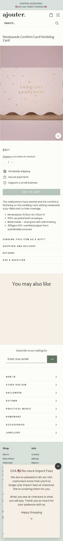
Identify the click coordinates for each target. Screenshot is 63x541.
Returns (35, 463)
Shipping (7, 156)
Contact (35, 454)
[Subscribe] (52, 359)
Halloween (8, 463)
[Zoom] (58, 136)
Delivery (35, 458)
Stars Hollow (8, 458)
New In (6, 454)
